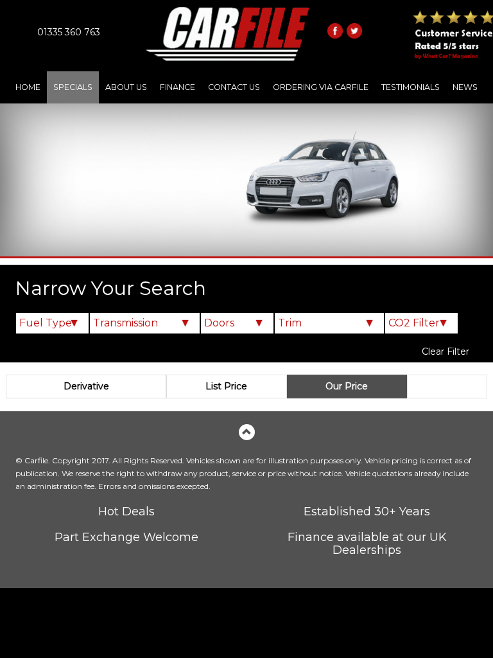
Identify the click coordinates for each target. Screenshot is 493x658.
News (465, 87)
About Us (126, 87)
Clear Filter (445, 351)
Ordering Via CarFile (320, 87)
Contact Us (234, 87)
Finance (177, 87)
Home (27, 87)
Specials (72, 87)
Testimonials (410, 87)
